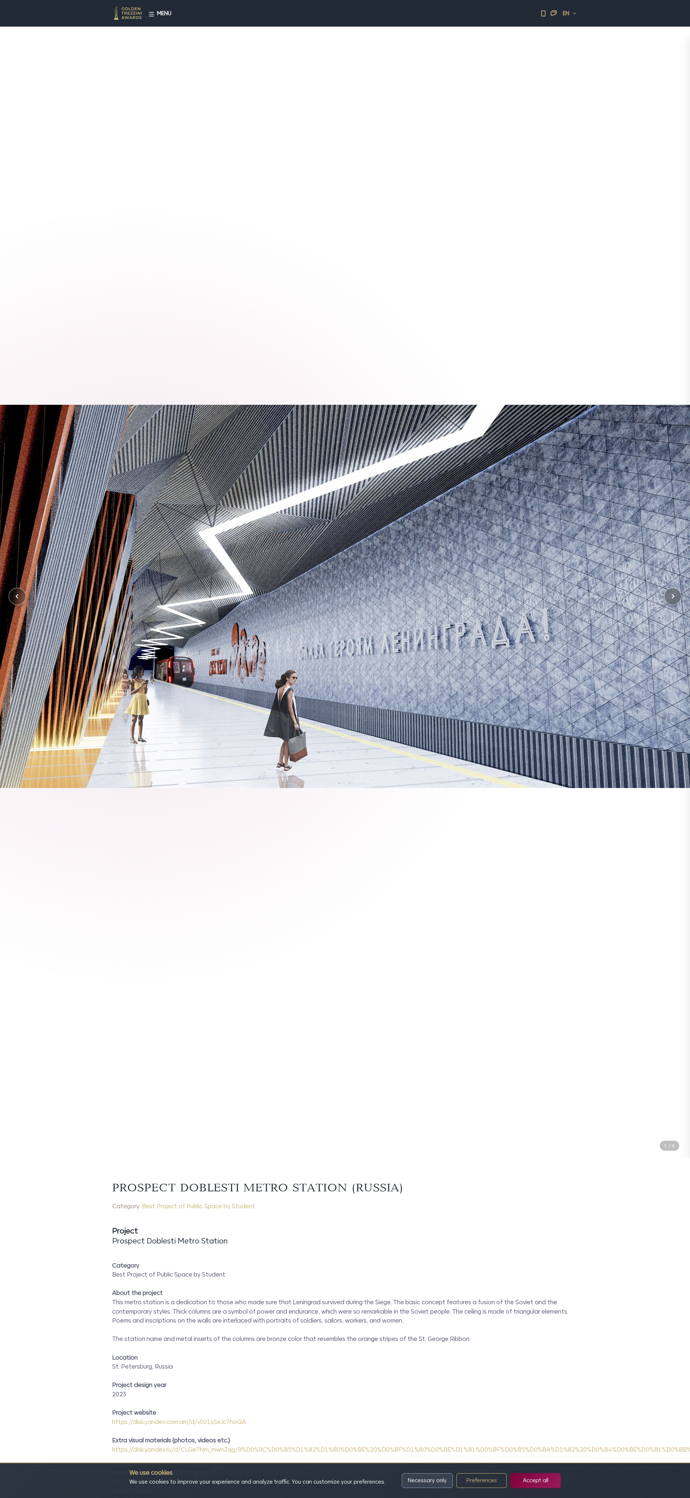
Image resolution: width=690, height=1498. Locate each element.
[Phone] (543, 13)
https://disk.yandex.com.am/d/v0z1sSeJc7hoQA (179, 1421)
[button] (17, 596)
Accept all (535, 1480)
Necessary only (427, 1480)
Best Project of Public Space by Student (198, 1206)
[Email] (553, 13)
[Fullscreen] (672, 1129)
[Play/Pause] (656, 1129)
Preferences (481, 1480)
